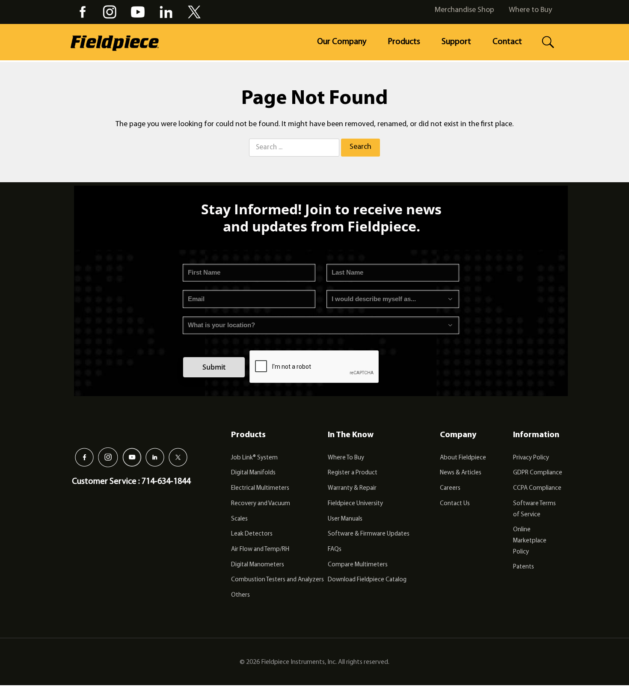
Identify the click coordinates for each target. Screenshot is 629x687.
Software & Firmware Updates (368, 534)
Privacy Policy (531, 458)
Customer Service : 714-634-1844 (131, 481)
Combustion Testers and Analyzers (277, 580)
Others (240, 595)
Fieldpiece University (355, 503)
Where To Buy (346, 458)
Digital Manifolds (253, 473)
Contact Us (455, 503)
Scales (239, 519)
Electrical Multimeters (260, 488)
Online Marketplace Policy (529, 541)
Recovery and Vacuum (260, 503)
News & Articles (460, 473)
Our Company (341, 42)
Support (456, 42)
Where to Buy (530, 10)
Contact (507, 42)
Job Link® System (254, 458)
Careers (450, 488)
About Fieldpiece (463, 458)
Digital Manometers (257, 565)
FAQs (334, 549)
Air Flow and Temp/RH (260, 549)
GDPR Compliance (537, 473)
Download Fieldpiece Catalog (367, 580)
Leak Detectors (252, 534)
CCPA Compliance (537, 488)
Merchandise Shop (464, 10)
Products (404, 42)
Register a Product (352, 473)
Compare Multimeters (358, 565)
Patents (523, 567)
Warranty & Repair (352, 488)
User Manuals (345, 519)
